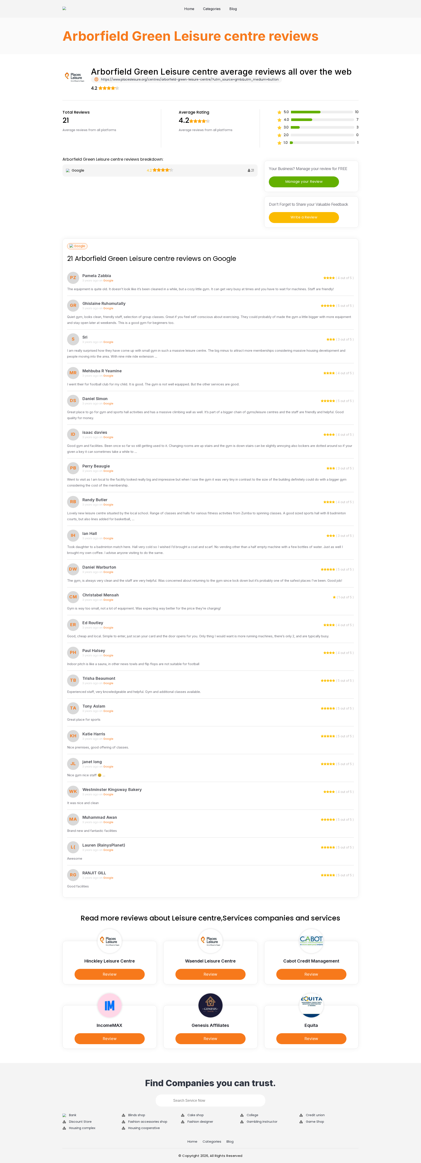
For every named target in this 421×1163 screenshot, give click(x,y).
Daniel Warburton (99, 567)
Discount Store (80, 1122)
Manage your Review (304, 181)
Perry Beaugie (96, 466)
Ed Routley (92, 622)
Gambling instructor (262, 1122)
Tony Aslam (93, 706)
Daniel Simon (95, 398)
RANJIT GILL (94, 873)
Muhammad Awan (99, 817)
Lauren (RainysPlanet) (103, 845)
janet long (92, 761)
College (252, 1115)
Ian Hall (89, 533)
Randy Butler (94, 499)
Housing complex (82, 1128)
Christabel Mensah (100, 595)
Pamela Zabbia (96, 275)
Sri (84, 337)
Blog (233, 9)
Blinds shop (136, 1115)
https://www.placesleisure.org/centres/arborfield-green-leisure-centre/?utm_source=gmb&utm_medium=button (189, 79)
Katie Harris (93, 734)
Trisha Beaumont (98, 678)
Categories (212, 9)
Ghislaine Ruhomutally (104, 303)
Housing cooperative (144, 1128)
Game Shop (315, 1122)
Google (79, 246)
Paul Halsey (93, 650)
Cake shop (195, 1115)
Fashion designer (200, 1122)
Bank (72, 1115)
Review (110, 974)
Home (189, 9)
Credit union (315, 1115)
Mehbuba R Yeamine (102, 371)
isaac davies (94, 432)
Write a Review (304, 217)
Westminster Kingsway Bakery (112, 789)
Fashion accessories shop (147, 1122)
